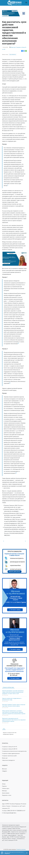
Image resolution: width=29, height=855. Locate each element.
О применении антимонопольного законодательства (14, 751)
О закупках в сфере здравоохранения (11, 753)
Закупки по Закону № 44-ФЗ (9, 732)
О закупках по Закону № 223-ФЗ (9, 749)
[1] (7, 185)
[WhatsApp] (26, 51)
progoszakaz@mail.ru (11, 813)
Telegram (4, 771)
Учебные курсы (5, 788)
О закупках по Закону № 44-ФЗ (9, 746)
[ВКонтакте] (22, 51)
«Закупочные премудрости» (8, 760)
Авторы (3, 784)
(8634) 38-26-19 (11, 810)
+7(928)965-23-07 (20, 810)
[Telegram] (24, 51)
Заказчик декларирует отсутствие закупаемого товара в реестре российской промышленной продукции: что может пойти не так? (13, 692)
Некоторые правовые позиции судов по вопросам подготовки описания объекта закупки (13, 705)
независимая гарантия (8, 734)
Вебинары (4, 790)
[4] (16, 473)
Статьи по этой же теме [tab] (8, 687)
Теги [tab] (4, 728)
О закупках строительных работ (9, 755)
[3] (9, 383)
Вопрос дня (13, 47)
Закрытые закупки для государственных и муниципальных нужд (11, 699)
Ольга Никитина (12, 54)
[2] (18, 343)
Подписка (4, 786)
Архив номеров (5, 793)
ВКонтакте (4, 769)
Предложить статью (6, 795)
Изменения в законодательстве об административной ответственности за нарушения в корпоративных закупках (14, 720)
